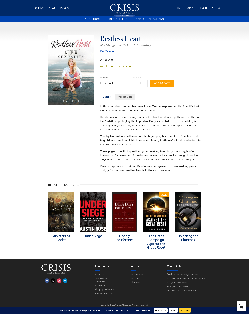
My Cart (135, 278)
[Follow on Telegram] (65, 280)
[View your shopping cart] (212, 8)
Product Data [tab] (124, 96)
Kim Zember (107, 51)
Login (203, 8)
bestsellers (118, 19)
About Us (100, 274)
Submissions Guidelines (101, 280)
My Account (137, 274)
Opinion (39, 8)
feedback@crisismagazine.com (182, 274)
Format (104, 77)
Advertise (100, 285)
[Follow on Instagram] (59, 280)
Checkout (135, 282)
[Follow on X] (53, 280)
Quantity (138, 77)
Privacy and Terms (104, 293)
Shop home (93, 19)
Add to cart (162, 83)
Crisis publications (150, 19)
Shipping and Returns (105, 289)
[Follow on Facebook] (47, 280)
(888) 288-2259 (180, 286)
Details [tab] (107, 96)
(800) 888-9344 (179, 282)
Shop (179, 8)
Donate (191, 8)
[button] (241, 306)
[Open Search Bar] (219, 8)
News (52, 8)
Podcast (65, 8)
